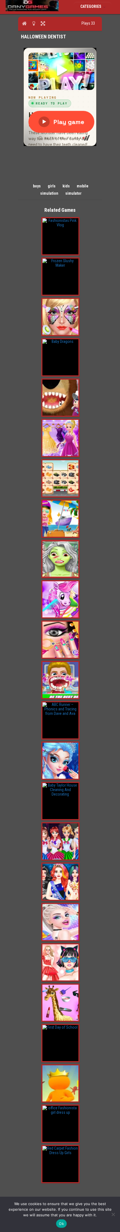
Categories (91, 6)
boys (37, 186)
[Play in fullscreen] (42, 23)
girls (52, 186)
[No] (113, 1214)
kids (66, 186)
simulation (49, 193)
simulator (73, 193)
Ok (61, 1223)
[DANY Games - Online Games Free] (32, 10)
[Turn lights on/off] (33, 23)
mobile (82, 186)
